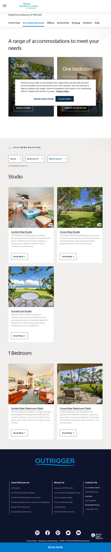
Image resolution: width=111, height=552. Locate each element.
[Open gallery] (50, 225)
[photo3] (32, 304)
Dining (76, 23)
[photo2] (31, 304)
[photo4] (82, 401)
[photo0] (28, 225)
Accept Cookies (64, 99)
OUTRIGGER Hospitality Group (67, 493)
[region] (55, 92)
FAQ (97, 23)
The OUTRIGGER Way (63, 502)
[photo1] (30, 304)
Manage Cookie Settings (44, 99)
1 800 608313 (90, 500)
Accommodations (33, 23)
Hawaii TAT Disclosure (20, 507)
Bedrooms (32, 159)
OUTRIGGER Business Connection (25, 497)
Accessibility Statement (21, 512)
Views (13, 159)
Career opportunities (63, 497)
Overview (14, 23)
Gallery (87, 23)
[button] (13, 207)
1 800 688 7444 (91, 492)
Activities (63, 23)
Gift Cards (15, 488)
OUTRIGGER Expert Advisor (23, 493)
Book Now (18, 256)
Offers (50, 23)
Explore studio (23, 108)
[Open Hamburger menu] (4, 6)
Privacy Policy (32, 541)
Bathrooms (55, 159)
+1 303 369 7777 (91, 509)
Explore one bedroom (75, 108)
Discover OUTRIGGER (63, 488)
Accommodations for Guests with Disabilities (30, 502)
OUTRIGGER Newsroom (64, 512)
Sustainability (60, 507)
